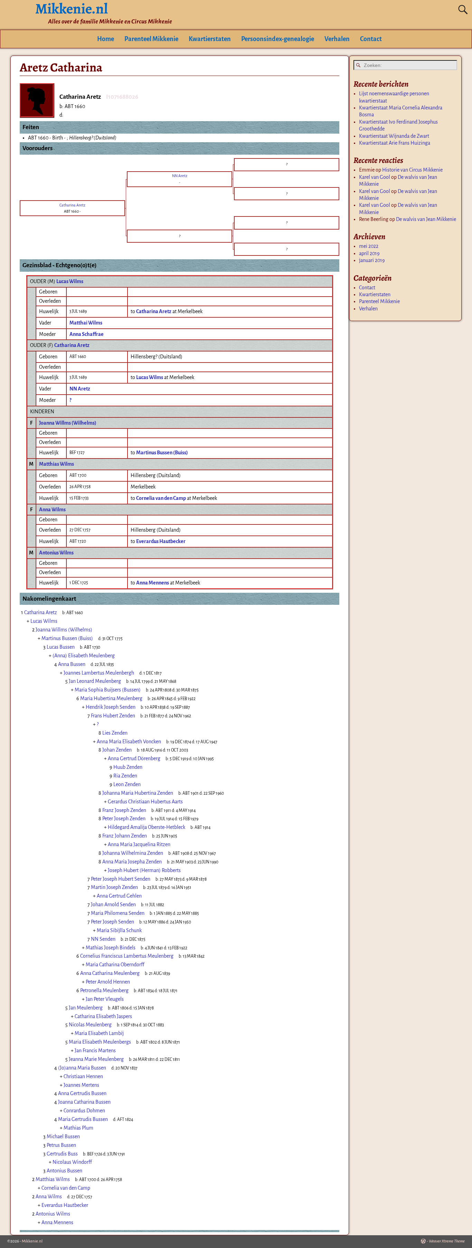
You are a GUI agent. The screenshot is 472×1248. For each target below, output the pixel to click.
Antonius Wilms (56, 552)
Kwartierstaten (210, 39)
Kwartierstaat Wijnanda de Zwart (394, 136)
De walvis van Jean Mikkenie (426, 219)
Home (105, 39)
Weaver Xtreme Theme (447, 1241)
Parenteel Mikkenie (151, 39)
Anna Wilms (52, 509)
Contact (371, 39)
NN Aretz (79, 388)
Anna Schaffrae (86, 334)
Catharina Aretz (71, 345)
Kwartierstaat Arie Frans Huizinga (394, 143)
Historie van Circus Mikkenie (412, 170)
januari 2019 (372, 260)
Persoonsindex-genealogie (277, 39)
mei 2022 (368, 246)
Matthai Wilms (85, 323)
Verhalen (337, 39)
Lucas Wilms (69, 281)
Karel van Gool (374, 177)
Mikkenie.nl (32, 1241)
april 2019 (369, 253)
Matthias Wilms (56, 464)
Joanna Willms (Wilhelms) (67, 423)
